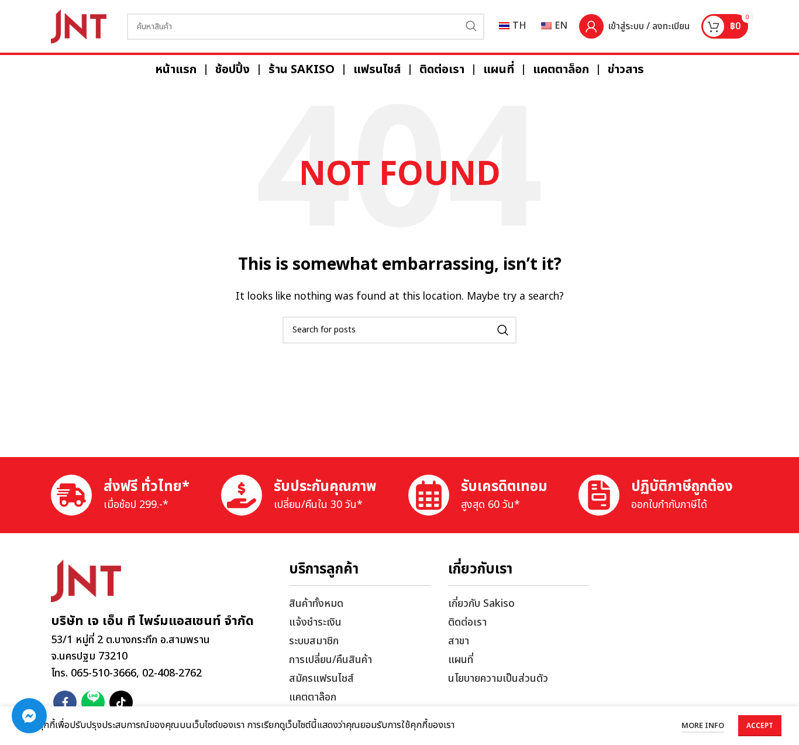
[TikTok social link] (121, 702)
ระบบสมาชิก (314, 641)
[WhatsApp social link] (93, 702)
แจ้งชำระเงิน (315, 622)
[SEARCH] (471, 26)
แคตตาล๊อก (312, 697)
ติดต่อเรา (467, 622)
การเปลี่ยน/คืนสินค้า (330, 660)
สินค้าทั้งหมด (316, 604)
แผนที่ (460, 660)
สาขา (458, 641)
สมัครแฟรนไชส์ (321, 678)
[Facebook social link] (65, 702)
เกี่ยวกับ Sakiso (481, 604)
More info (702, 726)
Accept (759, 725)
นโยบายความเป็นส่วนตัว (498, 678)
